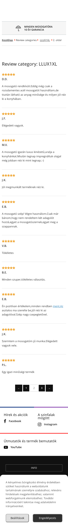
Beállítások (17, 518)
